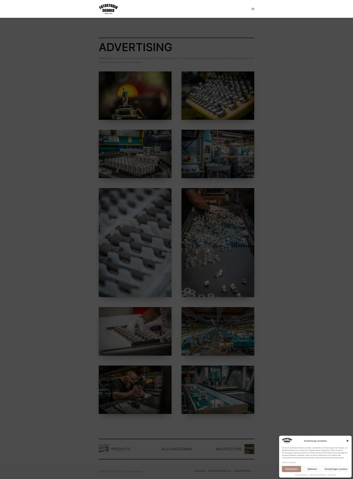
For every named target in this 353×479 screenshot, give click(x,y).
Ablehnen (312, 469)
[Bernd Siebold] (108, 9)
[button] (347, 440)
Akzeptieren (291, 469)
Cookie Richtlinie (301, 474)
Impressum (332, 474)
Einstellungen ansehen (336, 469)
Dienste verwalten (289, 462)
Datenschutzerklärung (317, 474)
